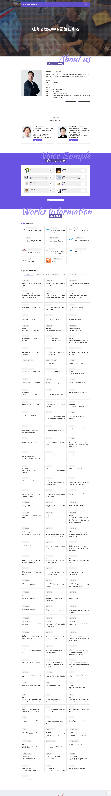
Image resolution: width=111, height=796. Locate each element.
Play (51, 170)
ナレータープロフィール (71, 101)
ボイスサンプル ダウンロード (56, 199)
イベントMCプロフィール (84, 101)
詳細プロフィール (38, 140)
